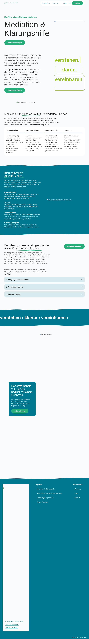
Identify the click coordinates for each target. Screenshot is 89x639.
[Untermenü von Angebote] (49, 3)
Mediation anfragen (14, 42)
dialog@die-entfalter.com (14, 622)
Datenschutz (75, 637)
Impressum (83, 637)
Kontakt (77, 3)
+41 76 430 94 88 (11, 628)
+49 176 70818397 (12, 625)
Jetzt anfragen (19, 411)
